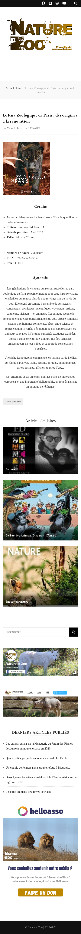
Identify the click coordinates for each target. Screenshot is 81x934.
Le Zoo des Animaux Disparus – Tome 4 (31, 535)
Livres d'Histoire (13, 401)
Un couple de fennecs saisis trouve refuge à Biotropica (38, 767)
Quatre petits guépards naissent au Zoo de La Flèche (37, 758)
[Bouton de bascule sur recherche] (75, 3)
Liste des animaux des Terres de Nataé (28, 791)
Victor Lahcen (14, 128)
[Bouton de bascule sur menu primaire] (40, 77)
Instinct (10, 469)
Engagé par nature (17, 601)
